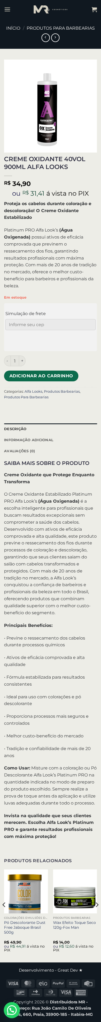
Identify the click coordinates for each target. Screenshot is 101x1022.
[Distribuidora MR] (50, 9)
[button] (7, 9)
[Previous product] (55, 37)
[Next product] (45, 37)
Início (13, 28)
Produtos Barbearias (62, 391)
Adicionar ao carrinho (41, 375)
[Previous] (4, 915)
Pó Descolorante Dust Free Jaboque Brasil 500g (25, 927)
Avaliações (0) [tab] (19, 451)
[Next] (96, 915)
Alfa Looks (33, 391)
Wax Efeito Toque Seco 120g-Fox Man (74, 925)
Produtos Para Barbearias (61, 28)
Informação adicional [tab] (28, 440)
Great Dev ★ (70, 970)
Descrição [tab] (15, 429)
